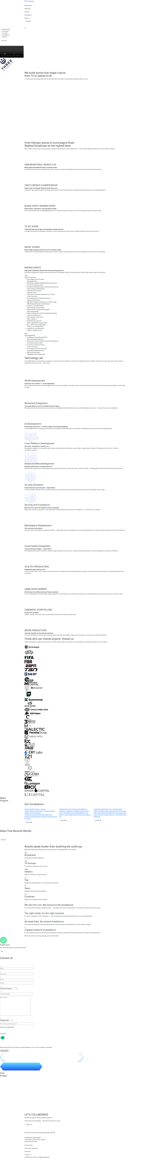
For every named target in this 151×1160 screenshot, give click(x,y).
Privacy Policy (29, 1145)
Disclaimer (28, 1151)
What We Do (28, 5)
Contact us (28, 1155)
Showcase (28, 9)
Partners (27, 12)
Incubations (28, 15)
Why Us (27, 18)
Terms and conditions (31, 1148)
